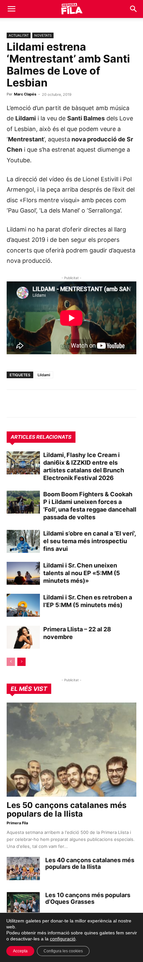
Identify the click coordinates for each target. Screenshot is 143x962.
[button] (11, 9)
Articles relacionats (41, 437)
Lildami (44, 375)
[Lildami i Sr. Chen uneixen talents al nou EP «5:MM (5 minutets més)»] (23, 573)
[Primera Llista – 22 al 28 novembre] (23, 637)
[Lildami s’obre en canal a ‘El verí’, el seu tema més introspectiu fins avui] (23, 541)
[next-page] (21, 662)
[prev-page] (11, 662)
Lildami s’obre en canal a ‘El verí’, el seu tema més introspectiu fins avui (89, 541)
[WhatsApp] (13, 403)
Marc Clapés (25, 94)
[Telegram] (28, 403)
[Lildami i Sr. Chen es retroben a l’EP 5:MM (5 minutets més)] (23, 605)
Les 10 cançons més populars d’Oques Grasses (87, 898)
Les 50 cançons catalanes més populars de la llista (66, 809)
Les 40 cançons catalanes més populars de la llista (89, 863)
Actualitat (19, 35)
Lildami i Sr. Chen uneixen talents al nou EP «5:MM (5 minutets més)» (81, 573)
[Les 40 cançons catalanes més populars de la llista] (23, 868)
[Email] (74, 403)
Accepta (20, 951)
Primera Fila (17, 823)
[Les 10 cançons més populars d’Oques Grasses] (23, 903)
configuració (62, 938)
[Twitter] (44, 403)
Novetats (43, 35)
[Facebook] (59, 403)
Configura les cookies (63, 951)
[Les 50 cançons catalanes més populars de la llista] (71, 750)
